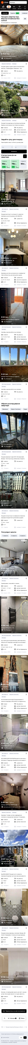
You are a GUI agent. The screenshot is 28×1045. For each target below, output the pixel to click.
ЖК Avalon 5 (5, 209)
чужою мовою (6, 1037)
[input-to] (20, 147)
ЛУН (2, 1027)
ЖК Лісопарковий (6, 451)
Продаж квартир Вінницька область (14, 1027)
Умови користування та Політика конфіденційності (12, 1034)
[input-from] (7, 147)
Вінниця (14, 63)
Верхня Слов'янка (6, 63)
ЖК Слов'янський (6, 327)
